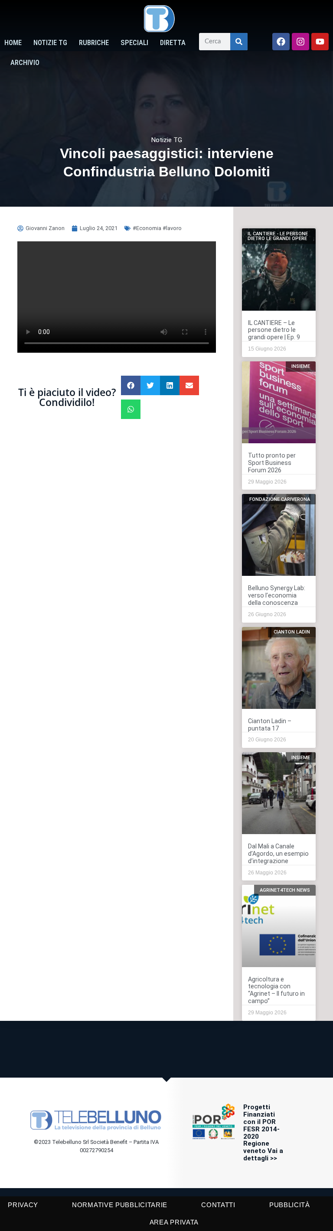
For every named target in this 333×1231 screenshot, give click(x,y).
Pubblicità (289, 1204)
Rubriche (94, 43)
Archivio (24, 62)
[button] (130, 385)
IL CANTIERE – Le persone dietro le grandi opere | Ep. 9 (274, 330)
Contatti (218, 1204)
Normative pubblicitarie (119, 1204)
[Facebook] (281, 41)
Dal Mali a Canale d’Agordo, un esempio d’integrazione (278, 853)
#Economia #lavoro (157, 228)
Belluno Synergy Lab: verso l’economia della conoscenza (276, 595)
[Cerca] (239, 41)
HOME (13, 43)
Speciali (134, 43)
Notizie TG (50, 43)
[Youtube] (320, 41)
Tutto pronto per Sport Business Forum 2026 (272, 463)
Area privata (174, 1222)
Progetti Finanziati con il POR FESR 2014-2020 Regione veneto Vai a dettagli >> (263, 1132)
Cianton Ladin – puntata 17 (269, 725)
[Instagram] (300, 41)
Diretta (173, 43)
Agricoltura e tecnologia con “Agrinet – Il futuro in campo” (276, 990)
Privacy (23, 1204)
